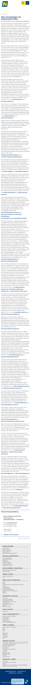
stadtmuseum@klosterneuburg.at (10, 155)
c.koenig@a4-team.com (20, 312)
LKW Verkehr (5, 650)
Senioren (4, 592)
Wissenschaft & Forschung (8, 565)
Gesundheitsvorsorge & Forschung (9, 601)
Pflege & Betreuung (6, 602)
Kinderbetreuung (6, 587)
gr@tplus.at (19, 489)
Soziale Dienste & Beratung (8, 604)
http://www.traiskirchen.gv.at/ (11, 507)
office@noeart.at (17, 99)
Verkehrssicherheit (6, 656)
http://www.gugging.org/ (22, 473)
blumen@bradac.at (10, 116)
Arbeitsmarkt (5, 661)
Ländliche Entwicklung (7, 621)
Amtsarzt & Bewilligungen (8, 599)
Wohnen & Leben (6, 552)
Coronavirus (5, 598)
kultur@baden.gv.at (21, 402)
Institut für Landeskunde (7, 562)
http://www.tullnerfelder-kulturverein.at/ (12, 421)
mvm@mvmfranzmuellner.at (8, 419)
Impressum (12, 673)
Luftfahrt (4, 651)
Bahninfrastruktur (6, 646)
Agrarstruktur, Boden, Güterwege (9, 616)
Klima (4, 630)
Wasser (4, 638)
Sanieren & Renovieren (7, 550)
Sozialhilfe (4, 605)
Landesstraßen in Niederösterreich (9, 644)
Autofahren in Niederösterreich (9, 645)
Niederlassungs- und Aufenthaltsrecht (10, 590)
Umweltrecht (5, 635)
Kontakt (19, 673)
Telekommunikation (6, 571)
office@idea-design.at (10, 192)
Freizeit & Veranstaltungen (8, 576)
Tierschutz (5, 593)
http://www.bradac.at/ (7, 118)
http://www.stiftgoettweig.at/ (9, 261)
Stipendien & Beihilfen (7, 564)
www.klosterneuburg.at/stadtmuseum (11, 157)
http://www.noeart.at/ (7, 101)
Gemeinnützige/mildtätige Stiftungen (10, 553)
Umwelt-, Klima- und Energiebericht (9, 627)
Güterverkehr (5, 647)
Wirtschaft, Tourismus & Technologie (10, 666)
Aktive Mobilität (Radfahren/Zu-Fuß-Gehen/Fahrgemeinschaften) (15, 642)
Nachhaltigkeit (5, 633)
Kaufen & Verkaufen (6, 549)
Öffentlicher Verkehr (6, 654)
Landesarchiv (5, 560)
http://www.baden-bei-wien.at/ (9, 404)
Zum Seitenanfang (25, 538)
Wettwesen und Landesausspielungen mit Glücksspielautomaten (15, 665)
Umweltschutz (5, 636)
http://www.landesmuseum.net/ (10, 356)
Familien (4, 582)
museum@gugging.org (7, 473)
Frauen (4, 583)
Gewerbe (4, 663)
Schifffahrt (5, 655)
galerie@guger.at (8, 171)
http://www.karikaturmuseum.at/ (12, 388)
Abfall (4, 628)
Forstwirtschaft (5, 617)
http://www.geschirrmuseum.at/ (10, 328)
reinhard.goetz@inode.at (21, 505)
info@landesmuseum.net (16, 355)
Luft (3, 632)
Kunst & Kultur (5, 611)
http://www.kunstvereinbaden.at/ (10, 314)
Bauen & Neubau (6, 548)
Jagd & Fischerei (6, 618)
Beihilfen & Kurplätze (7, 606)
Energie (4, 629)
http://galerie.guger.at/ (21, 171)
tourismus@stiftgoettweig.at (9, 259)
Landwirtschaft (5, 619)
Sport (4, 577)
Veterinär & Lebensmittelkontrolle (9, 622)
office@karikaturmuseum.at (22, 386)
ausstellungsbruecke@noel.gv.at (10, 212)
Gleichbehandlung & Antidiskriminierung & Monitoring (13, 584)
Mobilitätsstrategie (6, 652)
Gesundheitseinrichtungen (8, 600)
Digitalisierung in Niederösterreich (9, 570)
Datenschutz (22, 671)
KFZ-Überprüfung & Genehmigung (9, 649)
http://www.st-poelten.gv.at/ (19, 291)
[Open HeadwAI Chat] (27, 681)
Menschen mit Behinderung (8, 589)
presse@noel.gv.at (12, 522)
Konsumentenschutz (7, 588)
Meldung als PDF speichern (11, 534)
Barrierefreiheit (10, 671)
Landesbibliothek (6, 561)
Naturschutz (5, 634)
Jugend (4, 585)
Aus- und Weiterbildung (7, 558)
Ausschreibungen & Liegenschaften (9, 662)
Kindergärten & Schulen (7, 559)
